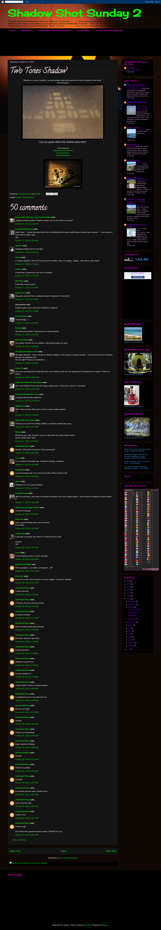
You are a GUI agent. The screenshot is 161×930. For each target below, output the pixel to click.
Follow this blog (137, 277)
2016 (128, 587)
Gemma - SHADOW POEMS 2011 (109, 30)
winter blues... (140, 129)
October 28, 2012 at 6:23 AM (26, 528)
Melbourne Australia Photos (27, 507)
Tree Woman (132, 615)
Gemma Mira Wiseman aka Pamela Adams (33, 217)
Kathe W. (19, 368)
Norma (18, 257)
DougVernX (20, 470)
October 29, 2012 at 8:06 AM (26, 771)
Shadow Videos (83, 30)
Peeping (139, 228)
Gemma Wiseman (63, 155)
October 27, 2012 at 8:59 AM (26, 346)
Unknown (19, 519)
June (130, 631)
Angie (17, 481)
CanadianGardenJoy (24, 229)
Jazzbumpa (20, 533)
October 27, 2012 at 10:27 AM (27, 389)
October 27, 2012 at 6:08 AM (26, 224)
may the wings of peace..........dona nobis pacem (141, 108)
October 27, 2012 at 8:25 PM (26, 502)
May (129, 634)
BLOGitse (19, 281)
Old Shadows (132, 613)
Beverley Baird (21, 340)
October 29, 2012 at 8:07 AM (26, 795)
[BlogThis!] (49, 194)
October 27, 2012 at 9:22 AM (26, 363)
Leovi (17, 553)
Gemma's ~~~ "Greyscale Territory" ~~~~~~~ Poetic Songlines (136, 201)
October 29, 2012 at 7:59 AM (26, 665)
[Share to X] (52, 194)
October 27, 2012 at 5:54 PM (26, 441)
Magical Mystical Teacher (63, 150)
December (132, 601)
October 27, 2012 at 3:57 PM (26, 427)
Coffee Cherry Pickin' (133, 70)
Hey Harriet (131, 68)
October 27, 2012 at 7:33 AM (26, 299)
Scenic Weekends (133, 160)
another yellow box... (142, 180)
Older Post (111, 851)
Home (12, 30)
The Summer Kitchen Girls (26, 352)
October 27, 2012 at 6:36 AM (26, 240)
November (132, 604)
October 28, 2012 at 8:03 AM (26, 547)
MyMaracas (20, 406)
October (131, 607)
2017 (128, 584)
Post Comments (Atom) (68, 858)
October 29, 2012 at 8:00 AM (26, 689)
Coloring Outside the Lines (27, 394)
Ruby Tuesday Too (133, 144)
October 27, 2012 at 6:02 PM (26, 453)
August (130, 625)
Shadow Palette (133, 618)
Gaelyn (18, 328)
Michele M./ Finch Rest (25, 420)
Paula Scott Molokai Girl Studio (28, 382)
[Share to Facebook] (54, 194)
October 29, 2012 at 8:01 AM (26, 747)
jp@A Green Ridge (23, 564)
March (130, 640)
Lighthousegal (21, 493)
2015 (128, 590)
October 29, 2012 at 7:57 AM (26, 606)
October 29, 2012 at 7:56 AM (26, 595)
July (129, 628)
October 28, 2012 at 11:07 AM (27, 571)
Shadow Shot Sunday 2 (75, 13)
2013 (128, 596)
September (132, 622)
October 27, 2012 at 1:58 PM (26, 415)
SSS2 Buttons (27, 30)
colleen (18, 269)
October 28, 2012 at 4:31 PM (26, 583)
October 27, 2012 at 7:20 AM (26, 276)
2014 (128, 593)
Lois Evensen (21, 316)
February (131, 643)
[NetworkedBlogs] (137, 273)
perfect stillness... (142, 205)
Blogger (105, 925)
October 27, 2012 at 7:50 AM (26, 323)
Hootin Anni (20, 293)
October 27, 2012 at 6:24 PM (26, 465)
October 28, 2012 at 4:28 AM (26, 514)
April (130, 637)
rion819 (88, 925)
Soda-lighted (131, 146)
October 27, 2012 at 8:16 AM (26, 335)
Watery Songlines (133, 128)
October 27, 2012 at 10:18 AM (27, 377)
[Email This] (47, 194)
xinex (17, 458)
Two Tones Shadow (134, 610)
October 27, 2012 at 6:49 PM (26, 488)
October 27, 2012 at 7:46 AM (26, 311)
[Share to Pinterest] (56, 194)
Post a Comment (19, 840)
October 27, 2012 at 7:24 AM (26, 288)
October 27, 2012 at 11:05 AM (27, 401)
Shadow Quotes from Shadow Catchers (55, 30)
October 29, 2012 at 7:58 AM (26, 630)
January (131, 646)
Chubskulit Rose (62, 153)
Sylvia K (18, 246)
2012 (128, 599)
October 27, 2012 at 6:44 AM (26, 252)
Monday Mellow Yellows (135, 178)
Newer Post (15, 851)
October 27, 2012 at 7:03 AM (26, 264)
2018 (128, 581)
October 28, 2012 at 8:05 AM (26, 559)
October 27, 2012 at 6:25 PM (26, 476)
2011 (128, 649)
